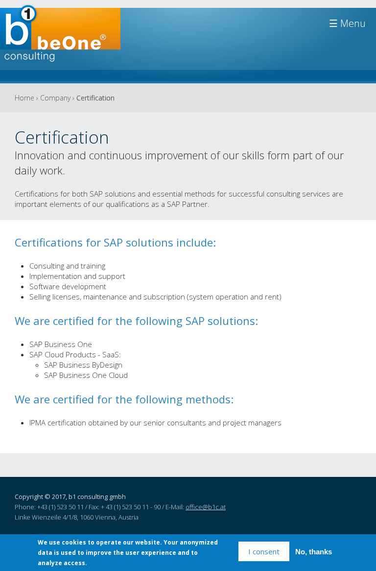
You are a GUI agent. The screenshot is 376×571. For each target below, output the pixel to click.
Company (55, 97)
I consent (264, 551)
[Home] (60, 37)
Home (24, 97)
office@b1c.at (206, 506)
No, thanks (313, 551)
